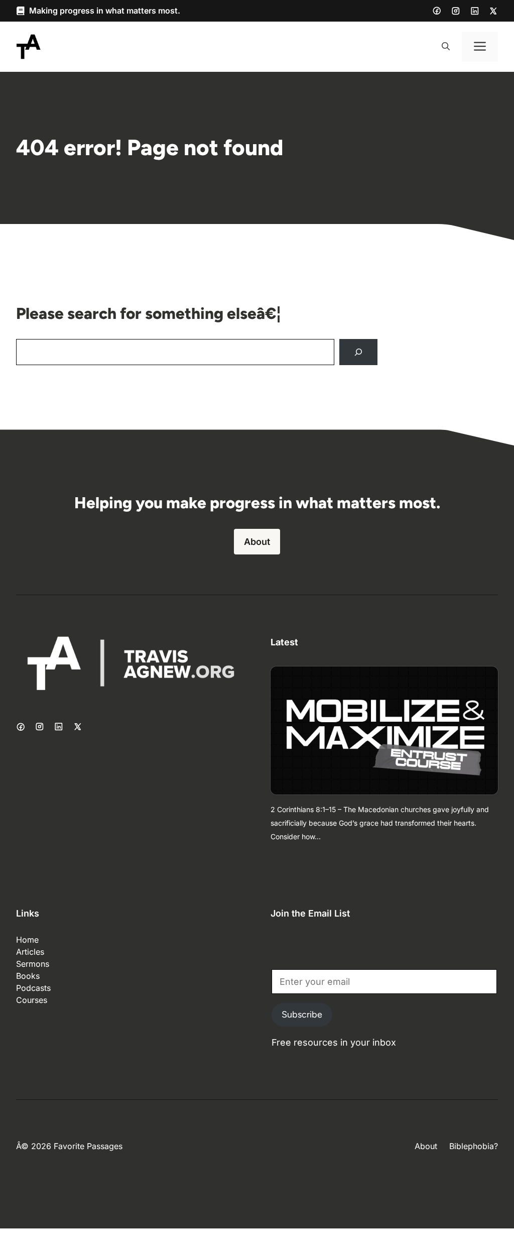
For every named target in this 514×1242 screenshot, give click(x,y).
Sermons (32, 964)
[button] (446, 47)
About (257, 541)
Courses (31, 1000)
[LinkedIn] (474, 11)
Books (28, 976)
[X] (493, 11)
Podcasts (33, 988)
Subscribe (302, 1014)
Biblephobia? (473, 1146)
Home (27, 940)
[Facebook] (436, 10)
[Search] (358, 352)
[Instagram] (455, 11)
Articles (30, 952)
